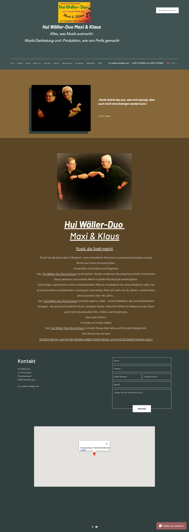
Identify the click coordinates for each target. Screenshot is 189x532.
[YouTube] (96, 527)
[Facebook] (92, 527)
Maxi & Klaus (87, 27)
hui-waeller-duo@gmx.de (119, 63)
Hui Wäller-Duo (58, 27)
